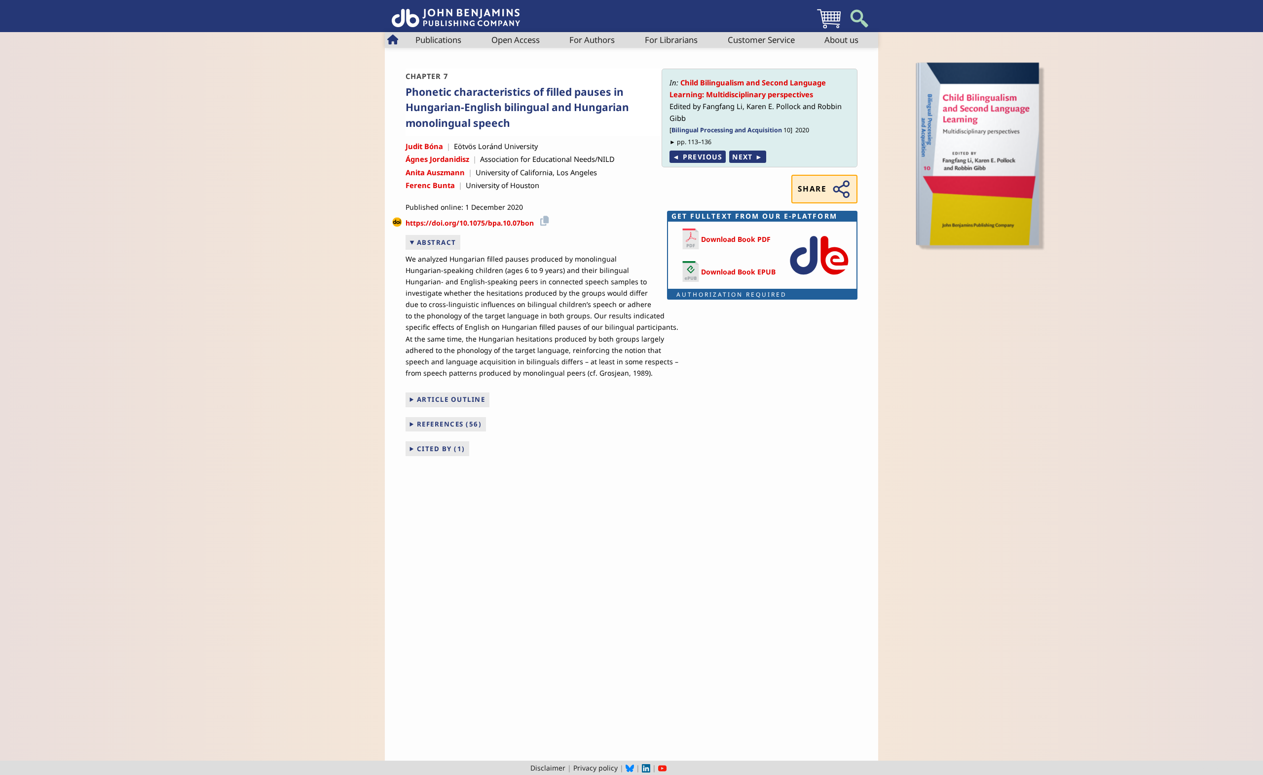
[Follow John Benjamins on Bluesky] (630, 768)
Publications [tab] (438, 39)
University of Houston (502, 185)
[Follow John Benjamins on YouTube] (662, 768)
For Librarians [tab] (671, 39)
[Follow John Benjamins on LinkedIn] (646, 768)
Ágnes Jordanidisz (437, 159)
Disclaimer (547, 768)
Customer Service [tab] (761, 39)
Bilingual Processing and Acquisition (726, 130)
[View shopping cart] (829, 28)
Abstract (436, 242)
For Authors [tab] (592, 39)
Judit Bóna (424, 146)
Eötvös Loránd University (496, 146)
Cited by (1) (441, 448)
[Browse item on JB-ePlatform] (819, 276)
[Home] (456, 12)
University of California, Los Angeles (536, 172)
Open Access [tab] (515, 39)
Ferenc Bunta (430, 185)
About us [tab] (841, 39)
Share (812, 189)
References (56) (449, 424)
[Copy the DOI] (543, 219)
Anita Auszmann (435, 172)
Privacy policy (595, 768)
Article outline (451, 399)
